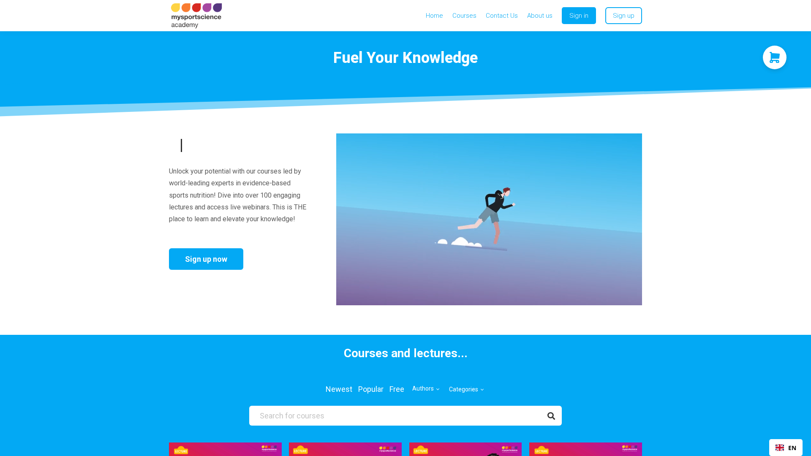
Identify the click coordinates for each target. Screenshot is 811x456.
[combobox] (786, 447)
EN (792, 448)
